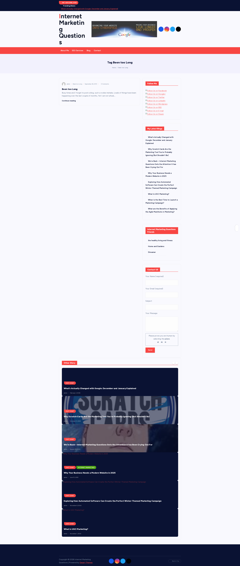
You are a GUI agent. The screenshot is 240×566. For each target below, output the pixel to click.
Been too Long (123, 67)
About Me (65, 50)
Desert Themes (86, 562)
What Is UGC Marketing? (158, 194)
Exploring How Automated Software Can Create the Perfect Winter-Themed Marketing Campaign (161, 185)
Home (114, 67)
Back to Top (175, 561)
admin (68, 84)
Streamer (152, 252)
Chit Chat (70, 383)
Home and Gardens (156, 246)
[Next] (176, 362)
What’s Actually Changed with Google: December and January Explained (89, 9)
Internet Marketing (86, 467)
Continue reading (69, 101)
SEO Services (77, 50)
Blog (88, 50)
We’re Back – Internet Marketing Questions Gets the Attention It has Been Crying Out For (161, 164)
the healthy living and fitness (160, 240)
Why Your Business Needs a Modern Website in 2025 (90, 473)
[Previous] (173, 362)
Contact (97, 50)
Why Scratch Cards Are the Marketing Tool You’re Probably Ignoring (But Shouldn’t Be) (159, 152)
